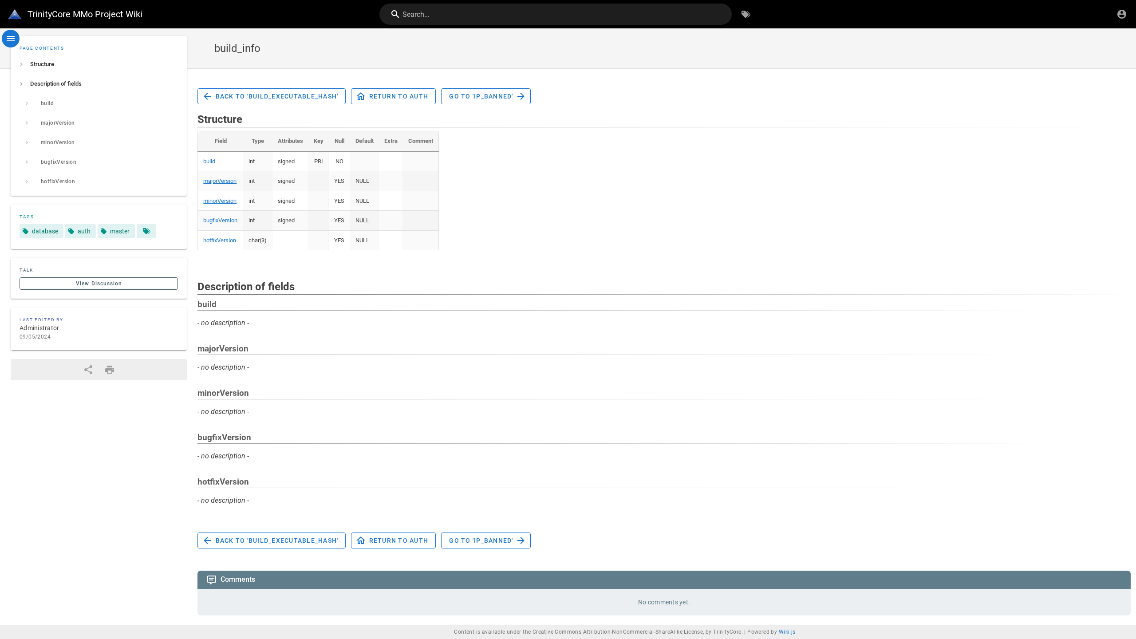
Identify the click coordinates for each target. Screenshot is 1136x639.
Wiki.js (787, 632)
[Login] (1121, 14)
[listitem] (98, 64)
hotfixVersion (219, 240)
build (209, 161)
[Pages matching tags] (146, 231)
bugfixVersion (220, 220)
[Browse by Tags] (746, 14)
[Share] (88, 369)
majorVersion (220, 181)
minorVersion (220, 200)
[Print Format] (109, 369)
